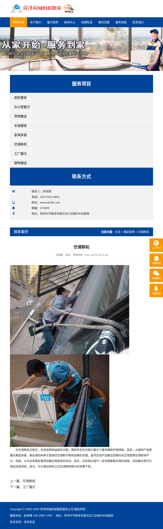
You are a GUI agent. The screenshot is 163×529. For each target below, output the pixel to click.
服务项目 (81, 83)
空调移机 (20, 144)
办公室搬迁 (22, 107)
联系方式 (81, 176)
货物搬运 (20, 116)
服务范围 (104, 22)
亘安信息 (29, 521)
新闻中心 (69, 22)
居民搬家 (20, 97)
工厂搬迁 (20, 153)
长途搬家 (20, 125)
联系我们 (138, 22)
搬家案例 (129, 231)
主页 (117, 231)
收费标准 (86, 22)
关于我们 (35, 22)
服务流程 (121, 22)
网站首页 (18, 22)
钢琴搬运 (20, 163)
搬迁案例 (52, 22)
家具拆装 (20, 135)
